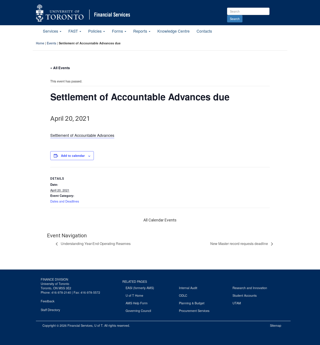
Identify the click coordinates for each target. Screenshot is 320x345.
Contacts (204, 31)
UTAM (236, 303)
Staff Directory (50, 310)
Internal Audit (188, 288)
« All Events (60, 67)
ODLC (183, 295)
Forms (118, 31)
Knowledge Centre (173, 31)
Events (51, 43)
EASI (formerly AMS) (140, 288)
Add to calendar (73, 155)
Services (51, 31)
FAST (73, 31)
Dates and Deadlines (64, 201)
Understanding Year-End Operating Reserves (95, 243)
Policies (95, 31)
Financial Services (80, 325)
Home (40, 43)
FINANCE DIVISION (54, 279)
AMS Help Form (137, 303)
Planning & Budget (191, 303)
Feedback (47, 301)
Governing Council (138, 310)
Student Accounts (244, 295)
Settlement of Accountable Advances (82, 135)
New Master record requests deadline (239, 243)
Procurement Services (194, 310)
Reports (140, 31)
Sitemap (275, 325)
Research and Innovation (249, 288)
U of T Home (134, 295)
